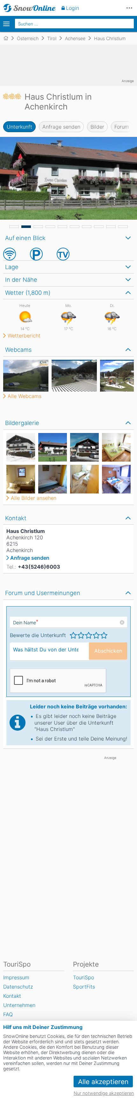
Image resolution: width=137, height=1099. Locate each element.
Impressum (16, 977)
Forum (121, 127)
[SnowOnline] (29, 8)
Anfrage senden (61, 127)
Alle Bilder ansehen (33, 497)
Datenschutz (18, 986)
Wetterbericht (24, 335)
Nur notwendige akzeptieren (104, 1093)
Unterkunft (19, 127)
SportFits (84, 986)
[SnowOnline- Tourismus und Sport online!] (8, 38)
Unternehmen (19, 1005)
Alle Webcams (24, 396)
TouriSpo (83, 977)
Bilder (97, 127)
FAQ (8, 1014)
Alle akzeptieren (103, 1082)
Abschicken (108, 651)
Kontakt (12, 996)
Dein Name (25, 622)
